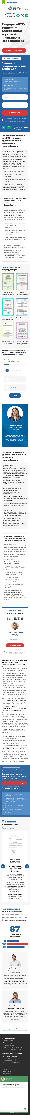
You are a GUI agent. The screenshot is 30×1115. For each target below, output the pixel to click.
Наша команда (7, 1071)
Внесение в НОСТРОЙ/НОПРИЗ (13, 1049)
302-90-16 (10, 14)
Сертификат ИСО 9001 (10, 1056)
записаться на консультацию (14, 783)
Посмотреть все (8, 828)
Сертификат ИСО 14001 (10, 1058)
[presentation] (3, 866)
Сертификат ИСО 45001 (10, 1060)
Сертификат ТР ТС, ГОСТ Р (11, 1062)
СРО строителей (8, 1040)
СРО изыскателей (8, 1045)
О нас (5, 1069)
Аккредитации (7, 1073)
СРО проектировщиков (10, 1043)
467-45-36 (10, 17)
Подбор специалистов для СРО (13, 1047)
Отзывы (5, 1076)
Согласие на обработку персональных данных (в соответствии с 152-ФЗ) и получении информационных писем (15, 120)
